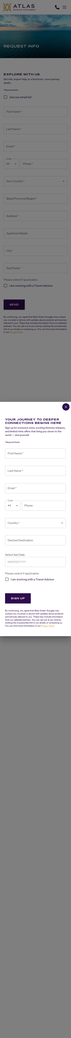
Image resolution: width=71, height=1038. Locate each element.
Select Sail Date (15, 555)
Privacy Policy (48, 625)
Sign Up (18, 598)
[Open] (62, 523)
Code (10, 500)
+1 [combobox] (9, 505)
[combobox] (33, 523)
